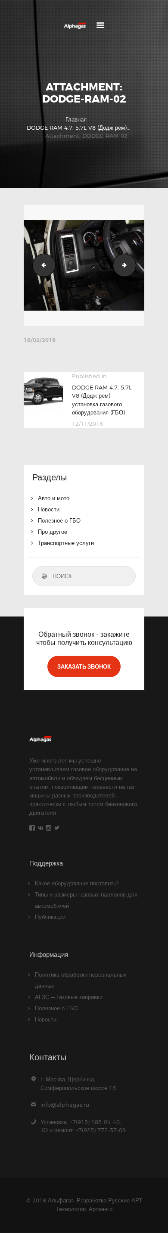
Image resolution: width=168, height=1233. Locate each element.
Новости (48, 509)
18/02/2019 (40, 340)
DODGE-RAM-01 (41, 265)
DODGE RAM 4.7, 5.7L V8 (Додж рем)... (79, 127)
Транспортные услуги (66, 542)
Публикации (50, 916)
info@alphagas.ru (64, 1104)
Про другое (52, 531)
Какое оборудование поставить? (77, 883)
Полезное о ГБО (59, 520)
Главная (76, 119)
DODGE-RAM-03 (133, 265)
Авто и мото (53, 498)
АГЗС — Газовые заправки (69, 996)
